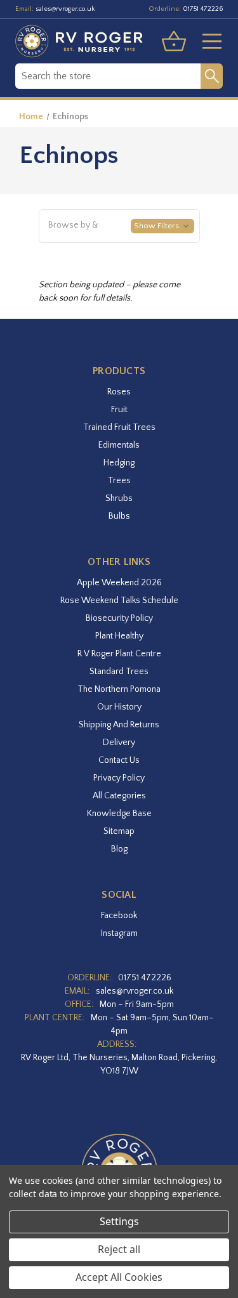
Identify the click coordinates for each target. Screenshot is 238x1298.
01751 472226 (203, 9)
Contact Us (119, 760)
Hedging (119, 463)
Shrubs (119, 498)
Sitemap (119, 831)
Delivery (119, 742)
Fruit (119, 410)
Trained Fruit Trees (119, 427)
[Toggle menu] (207, 41)
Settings (119, 1221)
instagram (119, 933)
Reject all (119, 1249)
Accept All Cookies (119, 1277)
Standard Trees (119, 671)
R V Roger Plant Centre (119, 654)
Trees (119, 481)
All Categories (119, 796)
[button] (119, 226)
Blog (119, 849)
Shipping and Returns (119, 725)
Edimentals (119, 445)
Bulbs (119, 516)
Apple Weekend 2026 (119, 583)
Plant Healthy (119, 636)
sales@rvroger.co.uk (65, 9)
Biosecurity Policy (119, 618)
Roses (119, 392)
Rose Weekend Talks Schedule (119, 600)
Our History (119, 707)
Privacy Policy (119, 778)
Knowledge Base (119, 813)
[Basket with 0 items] (174, 41)
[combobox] (108, 76)
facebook (119, 916)
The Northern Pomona (119, 689)
